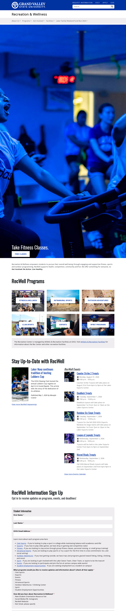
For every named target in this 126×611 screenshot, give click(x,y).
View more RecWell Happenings (24, 404)
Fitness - (20, 548)
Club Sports (28, 324)
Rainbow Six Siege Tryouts (88, 413)
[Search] (112, 7)
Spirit (19, 561)
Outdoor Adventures (98, 300)
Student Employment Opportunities (31, 566)
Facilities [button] (49, 21)
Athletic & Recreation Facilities (93, 342)
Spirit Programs (98, 324)
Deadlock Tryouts (84, 393)
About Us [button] (16, 21)
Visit (97, 3)
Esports (20, 546)
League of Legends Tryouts (88, 435)
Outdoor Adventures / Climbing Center (30, 585)
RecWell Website (21, 601)
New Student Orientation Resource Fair (30, 596)
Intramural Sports (63, 300)
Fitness (18, 580)
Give (112, 3)
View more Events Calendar (75, 474)
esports (63, 324)
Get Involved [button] (38, 21)
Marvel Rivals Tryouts (86, 454)
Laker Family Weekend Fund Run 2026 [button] (71, 21)
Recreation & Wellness (29, 14)
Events (19, 563)
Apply (105, 3)
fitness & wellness (28, 300)
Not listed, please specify (25, 604)
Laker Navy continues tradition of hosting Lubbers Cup (42, 373)
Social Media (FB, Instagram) (26, 599)
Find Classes (20, 254)
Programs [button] (26, 21)
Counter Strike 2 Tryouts (88, 373)
